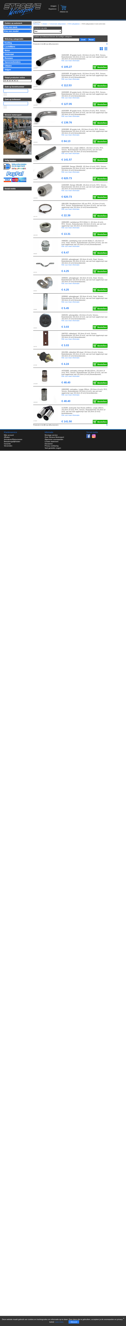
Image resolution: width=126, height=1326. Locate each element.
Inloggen (53, 6)
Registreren (52, 9)
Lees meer (59, 1322)
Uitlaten (44, 24)
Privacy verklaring (51, 446)
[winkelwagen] (64, 10)
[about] (17, 154)
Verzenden (8, 446)
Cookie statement (51, 441)
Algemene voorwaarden (54, 439)
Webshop (36, 24)
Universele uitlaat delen (58, 24)
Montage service (51, 435)
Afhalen (7, 437)
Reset (91, 40)
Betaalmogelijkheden (12, 441)
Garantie (7, 444)
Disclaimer (49, 444)
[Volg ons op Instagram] (94, 437)
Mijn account (9, 435)
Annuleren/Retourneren (13, 439)
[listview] (105, 50)
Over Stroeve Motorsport (54, 437)
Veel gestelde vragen (53, 448)
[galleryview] (101, 50)
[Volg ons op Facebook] (89, 437)
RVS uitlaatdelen (74, 24)
